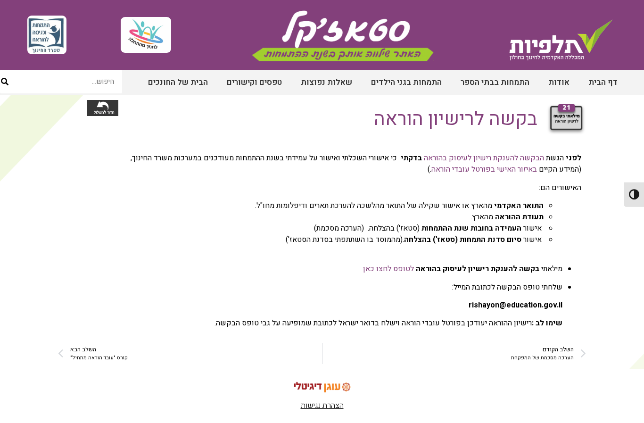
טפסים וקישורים (254, 82)
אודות (559, 82)
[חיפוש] (4, 81)
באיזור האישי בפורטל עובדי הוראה (484, 169)
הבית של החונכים (178, 82)
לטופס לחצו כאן (388, 268)
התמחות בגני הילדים (406, 82)
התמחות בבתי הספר (495, 82)
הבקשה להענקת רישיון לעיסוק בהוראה (484, 158)
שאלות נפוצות (326, 82)
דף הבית (603, 82)
